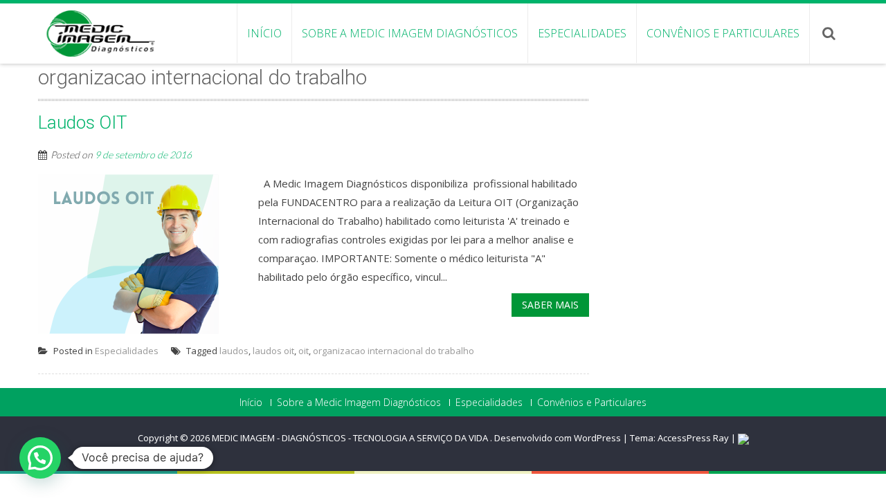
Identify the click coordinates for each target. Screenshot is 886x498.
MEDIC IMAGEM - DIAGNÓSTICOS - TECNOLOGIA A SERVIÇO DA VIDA (351, 438)
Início (264, 33)
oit (303, 350)
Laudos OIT (82, 122)
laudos (233, 350)
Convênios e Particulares (723, 33)
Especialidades (582, 33)
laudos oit (273, 350)
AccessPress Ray (693, 438)
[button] (40, 458)
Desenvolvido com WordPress (557, 438)
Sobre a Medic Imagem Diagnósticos (410, 33)
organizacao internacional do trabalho (393, 350)
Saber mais (550, 304)
